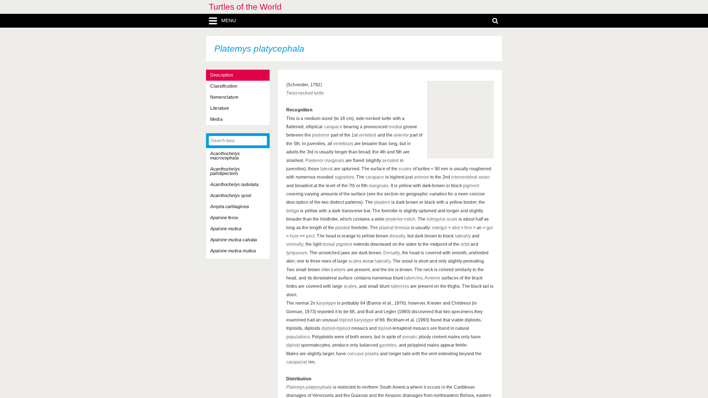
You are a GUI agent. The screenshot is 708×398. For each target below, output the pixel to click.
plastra (372, 353)
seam (484, 177)
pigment (471, 185)
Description (221, 75)
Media (216, 119)
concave (355, 353)
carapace (333, 126)
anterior (401, 135)
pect (310, 236)
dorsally (397, 236)
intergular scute (441, 219)
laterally (462, 236)
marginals (334, 160)
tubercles (413, 278)
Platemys (295, 387)
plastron (382, 202)
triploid (346, 320)
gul (489, 227)
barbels (338, 269)
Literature (219, 108)
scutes (405, 168)
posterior (320, 135)
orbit (464, 244)
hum (294, 236)
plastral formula (394, 227)
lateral (326, 168)
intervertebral (464, 177)
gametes (387, 345)
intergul (439, 227)
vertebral (367, 135)
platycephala (319, 387)
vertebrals (343, 143)
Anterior (432, 278)
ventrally (294, 244)
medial (395, 126)
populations (298, 336)
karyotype (326, 303)
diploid (328, 328)
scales (354, 261)
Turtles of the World (245, 6)
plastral (342, 227)
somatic (410, 336)
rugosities (344, 177)
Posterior (314, 160)
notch (409, 219)
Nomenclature (224, 97)
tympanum (296, 252)
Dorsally (391, 252)
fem (468, 227)
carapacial (296, 362)
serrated (390, 160)
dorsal (328, 244)
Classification (223, 86)
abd (455, 227)
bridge (292, 210)
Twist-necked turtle (305, 93)
